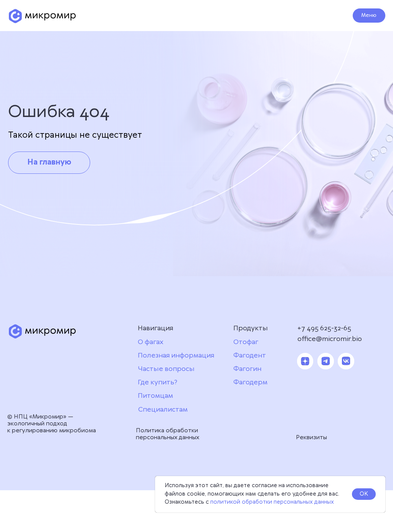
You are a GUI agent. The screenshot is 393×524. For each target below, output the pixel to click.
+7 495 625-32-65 (324, 328)
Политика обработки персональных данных (167, 434)
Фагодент (249, 355)
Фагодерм (250, 382)
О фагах (150, 342)
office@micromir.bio (329, 339)
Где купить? (157, 382)
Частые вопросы (166, 369)
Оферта (244, 421)
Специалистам (163, 409)
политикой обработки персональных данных (272, 502)
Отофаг (245, 342)
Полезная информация (176, 355)
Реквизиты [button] (311, 437)
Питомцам (155, 395)
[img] (42, 16)
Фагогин (247, 369)
